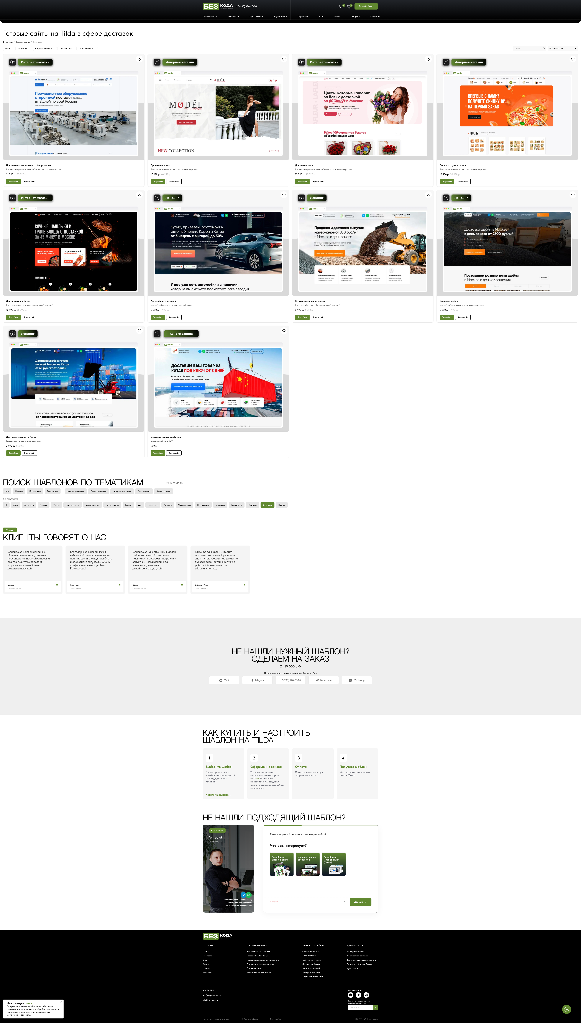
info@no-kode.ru (210, 1000)
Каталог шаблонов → (219, 794)
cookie (28, 1003)
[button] (211, 16)
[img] (244, 895)
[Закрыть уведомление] (61, 1001)
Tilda (256, 778)
